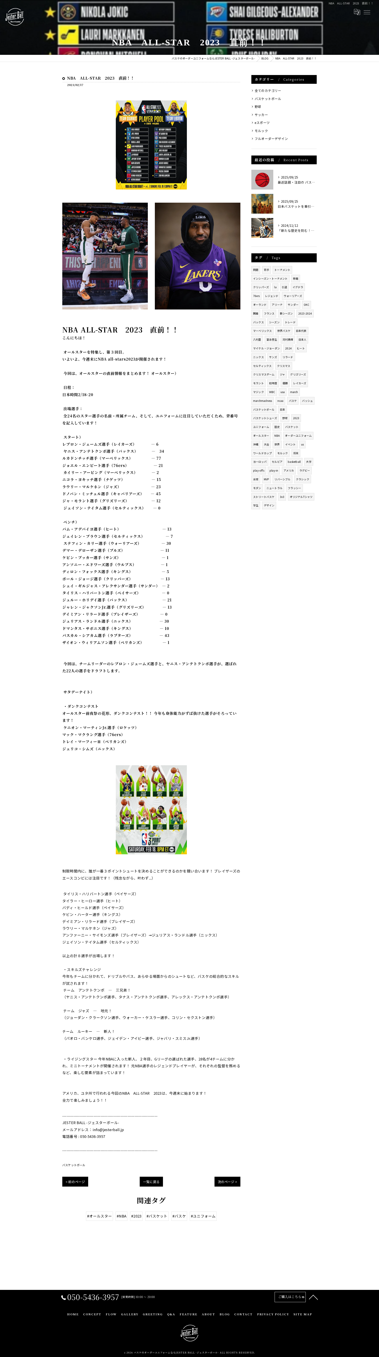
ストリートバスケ (264, 497)
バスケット (292, 427)
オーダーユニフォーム (298, 435)
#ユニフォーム (203, 1216)
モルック (261, 130)
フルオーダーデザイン (271, 138)
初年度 (273, 383)
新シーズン (286, 313)
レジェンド (271, 296)
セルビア (277, 461)
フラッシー (294, 488)
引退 (284, 287)
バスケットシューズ (265, 418)
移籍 (295, 278)
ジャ (282, 374)
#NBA (121, 1216)
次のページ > (227, 1181)
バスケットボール (74, 1165)
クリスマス (283, 366)
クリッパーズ (261, 287)
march (294, 392)
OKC (306, 304)
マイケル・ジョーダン (266, 348)
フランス (269, 313)
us (302, 444)
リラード (287, 357)
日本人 (303, 339)
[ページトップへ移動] (313, 1297)
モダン (257, 488)
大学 (308, 461)
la (275, 287)
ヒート (301, 348)
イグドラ (298, 287)
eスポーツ (262, 122)
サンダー (293, 304)
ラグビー (304, 470)
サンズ (273, 357)
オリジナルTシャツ (301, 497)
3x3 (282, 497)
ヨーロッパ (259, 461)
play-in (274, 470)
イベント (290, 444)
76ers (256, 296)
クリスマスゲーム (264, 374)
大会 (266, 444)
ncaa (280, 400)
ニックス (258, 357)
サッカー (261, 114)
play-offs (258, 470)
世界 (277, 444)
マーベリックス (262, 331)
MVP (266, 479)
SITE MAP (302, 1314)
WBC (272, 392)
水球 (255, 479)
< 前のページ (75, 1181)
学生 (255, 505)
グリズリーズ (298, 374)
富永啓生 (271, 339)
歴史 (277, 427)
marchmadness (262, 400)
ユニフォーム (261, 427)
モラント (258, 383)
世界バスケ (284, 331)
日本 (282, 409)
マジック (258, 392)
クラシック (302, 479)
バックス (258, 322)
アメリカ (289, 470)
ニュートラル (274, 488)
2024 (288, 348)
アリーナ (277, 304)
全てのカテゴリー (268, 90)
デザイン (269, 505)
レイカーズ (299, 383)
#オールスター (99, 1216)
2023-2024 (305, 313)
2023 (296, 418)
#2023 (136, 1216)
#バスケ (179, 1216)
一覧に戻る (151, 1181)
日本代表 (301, 331)
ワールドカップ (262, 453)
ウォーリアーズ (293, 296)
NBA (277, 435)
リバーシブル (282, 479)
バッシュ (307, 400)
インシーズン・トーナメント (270, 278)
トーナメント (282, 270)
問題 (255, 270)
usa (283, 392)
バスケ (293, 400)
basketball (294, 461)
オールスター (261, 435)
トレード (290, 322)
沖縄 (255, 444)
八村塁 (257, 339)
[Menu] (367, 12)
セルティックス (262, 366)
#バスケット (157, 1216)
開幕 (255, 313)
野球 (258, 106)
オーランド (259, 304)
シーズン (274, 322)
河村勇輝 (287, 339)
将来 (296, 453)
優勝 (285, 383)
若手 (266, 270)
